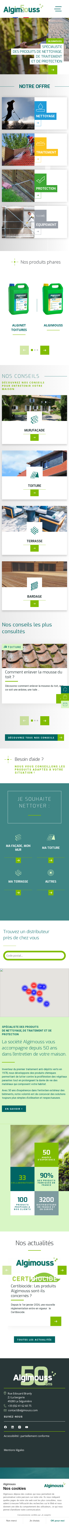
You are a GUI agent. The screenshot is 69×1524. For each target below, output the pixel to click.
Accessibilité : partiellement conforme (26, 1436)
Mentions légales (14, 1450)
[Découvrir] (34, 437)
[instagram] (20, 1427)
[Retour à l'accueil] (23, 9)
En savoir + (14, 1108)
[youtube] (26, 1427)
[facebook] (6, 1427)
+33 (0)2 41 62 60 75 (19, 1406)
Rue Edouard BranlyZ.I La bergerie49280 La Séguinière (20, 1397)
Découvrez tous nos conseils (31, 737)
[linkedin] (13, 1427)
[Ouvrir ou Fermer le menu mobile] (57, 8)
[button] (52, 71)
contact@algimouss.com (23, 1410)
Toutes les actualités (34, 1339)
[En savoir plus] (37, 123)
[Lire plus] (55, 1321)
